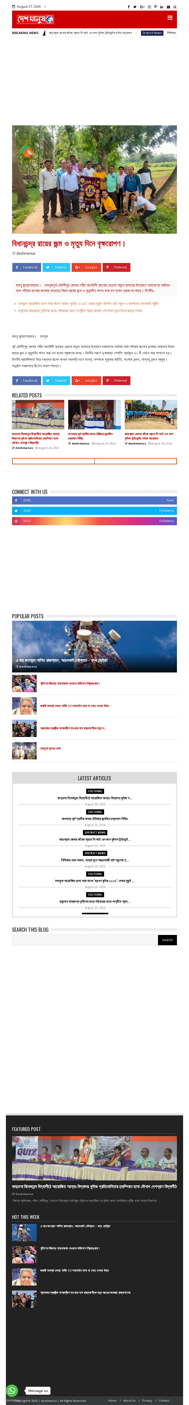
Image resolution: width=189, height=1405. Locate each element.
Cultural (95, 791)
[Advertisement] (94, 81)
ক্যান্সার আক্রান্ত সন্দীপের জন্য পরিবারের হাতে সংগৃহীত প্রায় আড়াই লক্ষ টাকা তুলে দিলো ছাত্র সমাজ (80, 310)
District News (122, 33)
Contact (164, 1400)
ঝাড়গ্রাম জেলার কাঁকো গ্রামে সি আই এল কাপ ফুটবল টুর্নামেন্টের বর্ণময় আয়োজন (61, 33)
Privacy (147, 1400)
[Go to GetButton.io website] (12, 1400)
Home (112, 1400)
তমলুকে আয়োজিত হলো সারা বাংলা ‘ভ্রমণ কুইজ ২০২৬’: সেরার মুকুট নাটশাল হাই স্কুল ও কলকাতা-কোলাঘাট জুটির (88, 303)
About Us (129, 1400)
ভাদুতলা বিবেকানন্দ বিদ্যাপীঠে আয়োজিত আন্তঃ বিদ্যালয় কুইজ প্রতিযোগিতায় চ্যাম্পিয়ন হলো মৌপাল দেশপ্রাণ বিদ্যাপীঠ (94, 1186)
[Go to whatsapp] (12, 1391)
